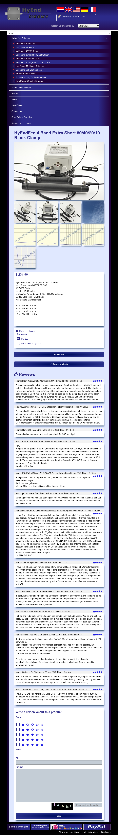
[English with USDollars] (76, 9)
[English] (68, 9)
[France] (92, 9)
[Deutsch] (84, 9)
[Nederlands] (60, 9)
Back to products (60, 364)
